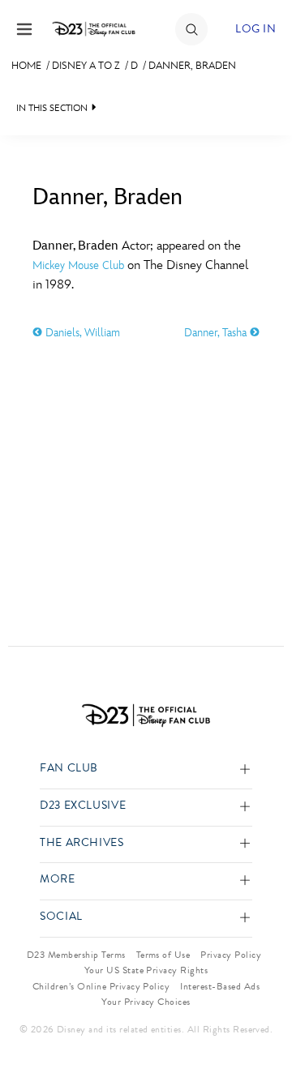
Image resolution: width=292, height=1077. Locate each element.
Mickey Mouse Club (78, 265)
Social (61, 917)
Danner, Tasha (217, 333)
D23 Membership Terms (76, 954)
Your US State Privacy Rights (146, 970)
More (57, 880)
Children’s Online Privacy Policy (101, 986)
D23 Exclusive (83, 806)
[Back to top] (261, 1023)
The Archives (82, 843)
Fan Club (69, 769)
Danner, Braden (192, 65)
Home (26, 65)
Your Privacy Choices (146, 1001)
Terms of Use (163, 954)
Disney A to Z (86, 65)
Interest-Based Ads (220, 986)
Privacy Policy (230, 954)
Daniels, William (81, 333)
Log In (255, 28)
